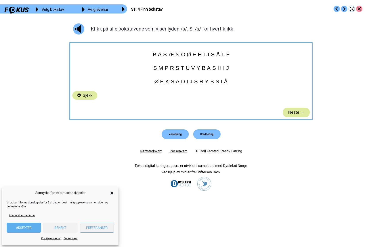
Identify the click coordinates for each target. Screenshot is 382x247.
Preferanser (97, 228)
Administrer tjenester (22, 215)
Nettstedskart (151, 151)
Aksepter (24, 228)
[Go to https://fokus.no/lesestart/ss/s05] (344, 9)
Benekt (60, 228)
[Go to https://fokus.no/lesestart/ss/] (359, 9)
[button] (112, 193)
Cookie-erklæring (51, 238)
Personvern (71, 238)
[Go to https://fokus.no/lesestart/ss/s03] (336, 9)
